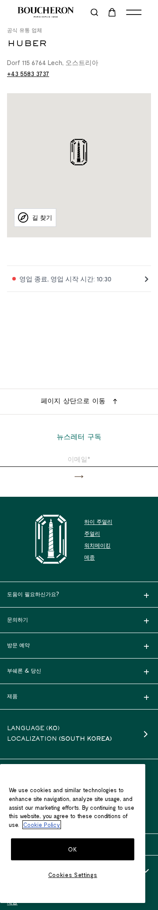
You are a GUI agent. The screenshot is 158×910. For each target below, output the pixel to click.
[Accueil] (51, 539)
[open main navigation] (134, 12)
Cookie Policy (41, 824)
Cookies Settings (72, 874)
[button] (79, 476)
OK (72, 849)
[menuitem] (113, 12)
